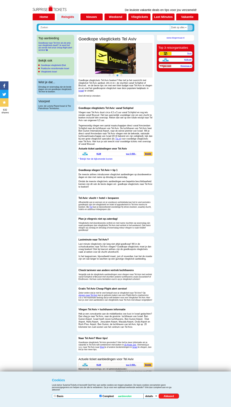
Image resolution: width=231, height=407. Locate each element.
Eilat (102, 347)
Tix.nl (118, 138)
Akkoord (169, 396)
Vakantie (187, 17)
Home (44, 17)
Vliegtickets (139, 17)
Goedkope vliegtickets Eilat (53, 65)
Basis (60, 396)
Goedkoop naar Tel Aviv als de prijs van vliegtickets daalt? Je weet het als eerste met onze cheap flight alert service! (55, 46)
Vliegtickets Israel (49, 72)
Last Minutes (163, 17)
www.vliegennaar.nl (175, 38)
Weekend (115, 17)
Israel (81, 90)
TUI (91, 207)
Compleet (117, 396)
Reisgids (67, 17)
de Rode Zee (130, 345)
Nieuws (91, 17)
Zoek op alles (177, 27)
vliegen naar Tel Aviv (87, 295)
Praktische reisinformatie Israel (55, 68)
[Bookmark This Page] (5, 102)
